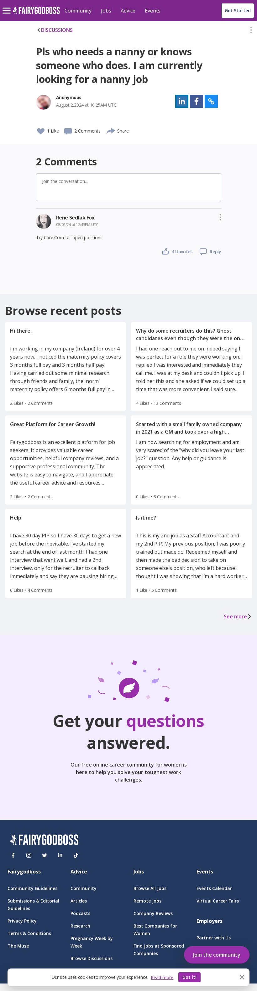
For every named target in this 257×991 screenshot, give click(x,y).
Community (78, 10)
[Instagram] (29, 855)
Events (152, 10)
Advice (128, 10)
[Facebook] (13, 855)
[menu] (8, 5)
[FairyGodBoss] (44, 840)
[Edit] (251, 31)
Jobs (106, 10)
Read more (162, 977)
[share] (111, 130)
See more (235, 616)
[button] (251, 31)
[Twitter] (44, 855)
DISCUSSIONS (57, 30)
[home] (36, 14)
